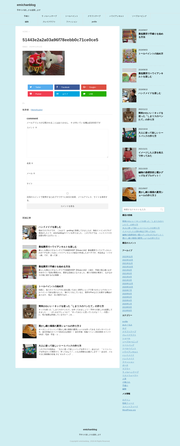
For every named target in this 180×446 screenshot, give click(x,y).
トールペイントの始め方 (51, 286)
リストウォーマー (130, 375)
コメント (32, 127)
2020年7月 (127, 290)
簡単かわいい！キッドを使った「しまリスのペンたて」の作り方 (71, 306)
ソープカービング (139, 16)
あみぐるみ (127, 325)
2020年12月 (127, 283)
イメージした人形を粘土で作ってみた (151, 154)
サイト (30, 183)
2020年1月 (127, 304)
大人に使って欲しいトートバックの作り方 (60, 346)
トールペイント (71, 16)
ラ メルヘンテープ (49, 16)
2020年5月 (127, 297)
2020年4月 (127, 300)
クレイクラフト (49, 22)
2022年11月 (127, 256)
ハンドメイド (128, 355)
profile (94, 22)
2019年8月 (127, 310)
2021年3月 (127, 280)
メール (31, 173)
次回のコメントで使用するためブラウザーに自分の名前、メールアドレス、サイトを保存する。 (67, 198)
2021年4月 (127, 277)
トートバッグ (128, 345)
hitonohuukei (36, 110)
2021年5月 (127, 273)
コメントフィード (130, 406)
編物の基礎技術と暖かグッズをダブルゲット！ (151, 174)
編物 (27, 22)
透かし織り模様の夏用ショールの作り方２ (60, 326)
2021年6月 (127, 270)
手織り (26, 16)
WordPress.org (129, 410)
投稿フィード (128, 403)
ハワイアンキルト (116, 16)
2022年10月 (127, 260)
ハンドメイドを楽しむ (50, 227)
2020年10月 (127, 287)
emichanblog (26, 5)
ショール (126, 338)
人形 (124, 379)
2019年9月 (127, 307)
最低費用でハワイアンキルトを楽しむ (58, 247)
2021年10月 (127, 267)
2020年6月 (127, 294)
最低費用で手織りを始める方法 (55, 266)
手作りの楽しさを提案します (90, 435)
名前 (30, 163)
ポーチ (125, 365)
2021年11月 (127, 263)
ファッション (71, 22)
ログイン (126, 400)
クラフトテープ (94, 16)
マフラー (126, 369)
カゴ (124, 328)
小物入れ (126, 382)
